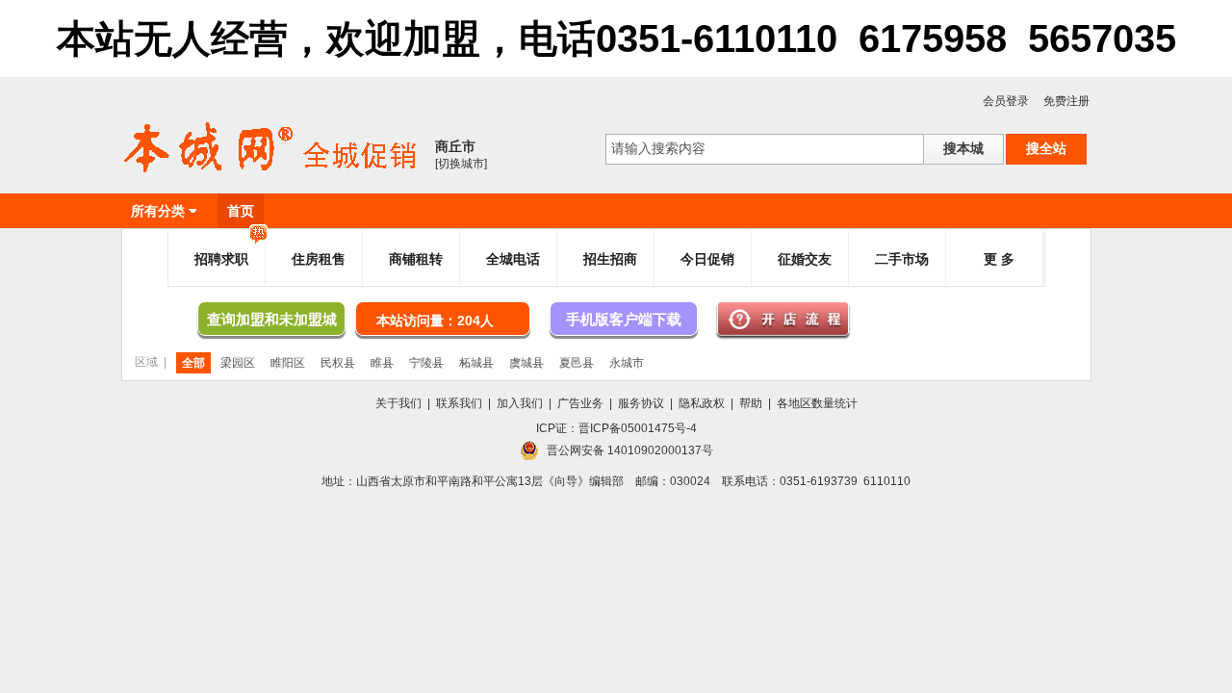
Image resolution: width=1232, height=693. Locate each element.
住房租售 (319, 259)
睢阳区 (287, 363)
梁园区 (237, 363)
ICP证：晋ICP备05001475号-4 (616, 428)
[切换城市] (461, 163)
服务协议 (641, 403)
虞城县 (526, 363)
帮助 (750, 403)
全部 (193, 363)
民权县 (338, 363)
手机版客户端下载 (623, 319)
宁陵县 (426, 363)
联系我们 (459, 403)
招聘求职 (221, 259)
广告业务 (580, 403)
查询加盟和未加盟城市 (272, 323)
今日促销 (707, 259)
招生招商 (610, 259)
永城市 (626, 363)
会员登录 (1006, 101)
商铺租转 (416, 259)
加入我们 (520, 403)
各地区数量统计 (817, 403)
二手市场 (902, 259)
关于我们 (398, 403)
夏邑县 (576, 363)
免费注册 (1066, 101)
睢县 (382, 363)
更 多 (999, 259)
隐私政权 (702, 403)
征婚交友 (805, 259)
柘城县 (476, 363)
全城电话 (513, 259)
